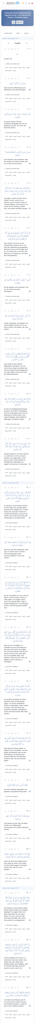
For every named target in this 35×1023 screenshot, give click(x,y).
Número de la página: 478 (10, 483)
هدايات (14, 71)
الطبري (28, 67)
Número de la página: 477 (10, 38)
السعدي (19, 67)
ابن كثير (23, 67)
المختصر (15, 67)
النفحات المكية (8, 71)
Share (19, 22)
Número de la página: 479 (10, 888)
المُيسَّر (10, 67)
